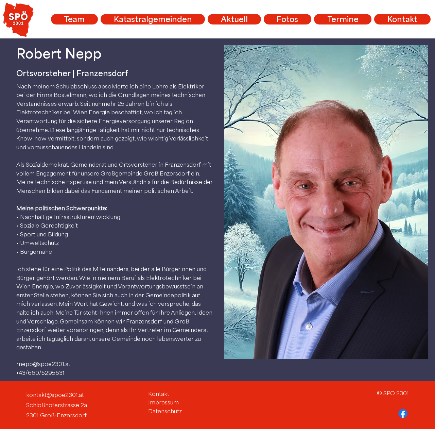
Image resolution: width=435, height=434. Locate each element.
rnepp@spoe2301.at (43, 364)
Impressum (163, 402)
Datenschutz (165, 411)
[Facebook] (403, 413)
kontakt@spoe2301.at (55, 394)
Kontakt (158, 393)
